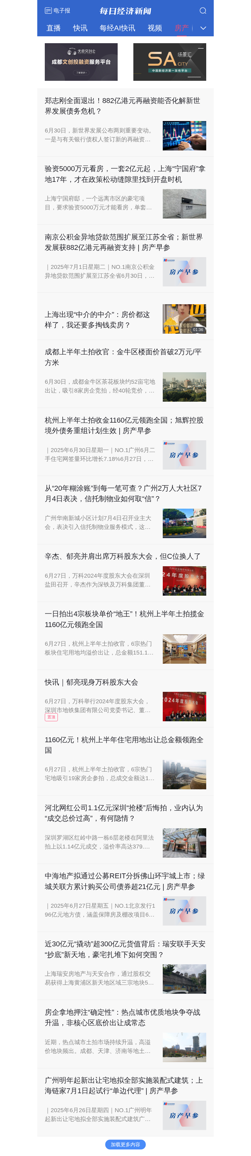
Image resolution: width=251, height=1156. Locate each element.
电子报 (61, 10)
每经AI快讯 (117, 28)
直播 (53, 28)
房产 (182, 28)
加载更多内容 (125, 1144)
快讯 (80, 28)
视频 (155, 28)
